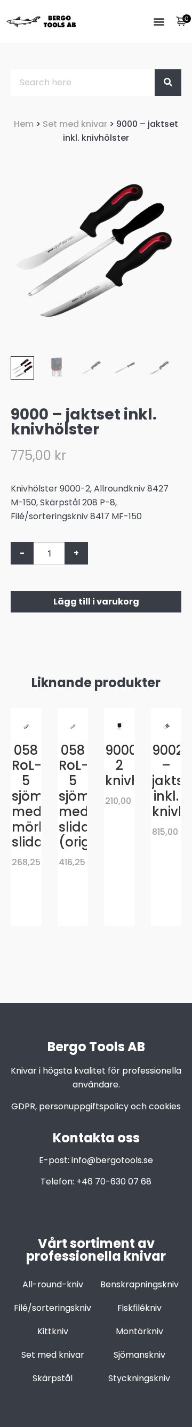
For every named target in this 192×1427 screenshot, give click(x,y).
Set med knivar (75, 124)
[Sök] (168, 82)
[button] (158, 21)
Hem (24, 124)
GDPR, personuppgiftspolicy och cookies (96, 1106)
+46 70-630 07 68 (113, 1181)
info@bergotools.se (112, 1160)
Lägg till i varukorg (96, 601)
